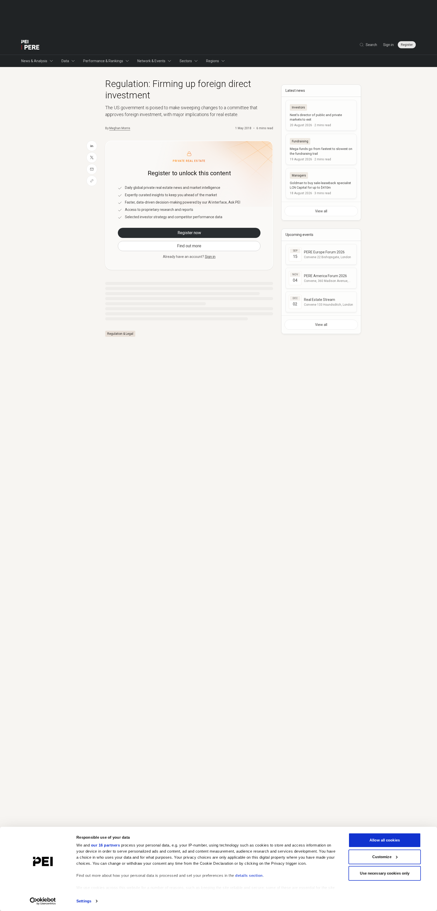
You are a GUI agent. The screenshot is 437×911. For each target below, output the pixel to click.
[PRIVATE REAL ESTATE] (30, 45)
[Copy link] (91, 180)
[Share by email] (91, 169)
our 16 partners (105, 845)
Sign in (388, 45)
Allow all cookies (384, 840)
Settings (83, 901)
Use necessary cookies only (385, 873)
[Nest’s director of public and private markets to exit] (321, 115)
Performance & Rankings (103, 61)
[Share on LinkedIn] (91, 146)
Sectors (186, 61)
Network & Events (151, 61)
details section (249, 875)
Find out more (189, 245)
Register (407, 45)
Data (65, 61)
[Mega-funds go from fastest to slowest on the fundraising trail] (321, 149)
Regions (212, 61)
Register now (189, 232)
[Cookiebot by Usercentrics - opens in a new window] (43, 901)
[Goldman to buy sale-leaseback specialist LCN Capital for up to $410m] (321, 183)
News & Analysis (34, 61)
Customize (381, 857)
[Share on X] (91, 157)
